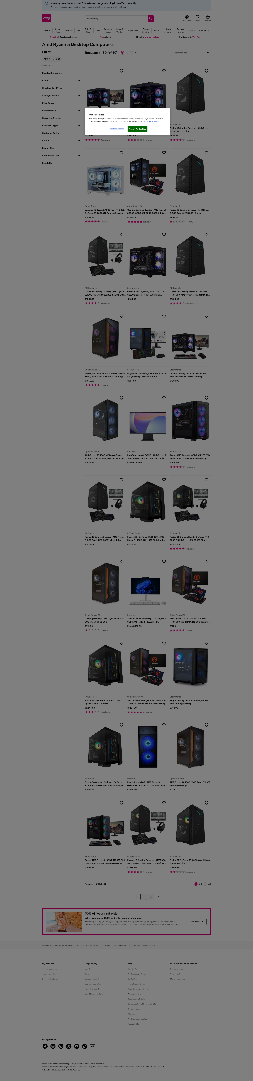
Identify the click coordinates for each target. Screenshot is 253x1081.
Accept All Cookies (137, 129)
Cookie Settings (117, 129)
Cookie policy (153, 121)
